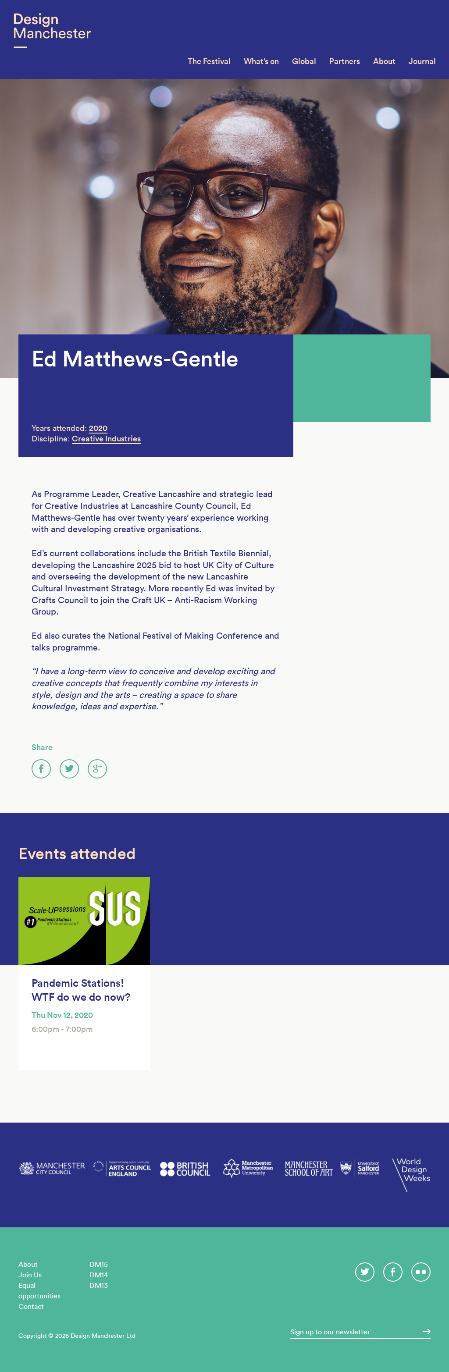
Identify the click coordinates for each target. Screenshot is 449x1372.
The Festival (209, 61)
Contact (31, 1306)
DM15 (98, 1264)
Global (304, 61)
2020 (98, 428)
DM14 (98, 1274)
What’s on (261, 61)
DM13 (98, 1285)
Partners (344, 61)
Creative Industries (106, 439)
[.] (424, 1331)
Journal (422, 61)
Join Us (30, 1274)
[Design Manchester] (52, 39)
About (384, 61)
